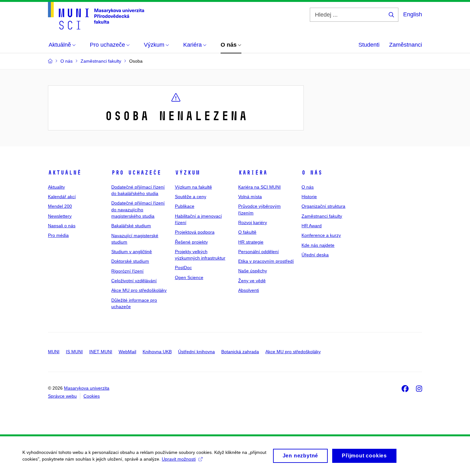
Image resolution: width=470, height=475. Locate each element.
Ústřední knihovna (196, 351)
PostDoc (183, 267)
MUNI (53, 351)
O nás (312, 172)
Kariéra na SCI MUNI (259, 187)
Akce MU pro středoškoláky (139, 290)
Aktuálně (64, 172)
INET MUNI (100, 351)
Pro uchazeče (136, 172)
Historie (309, 196)
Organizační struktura (323, 206)
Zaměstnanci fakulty (322, 216)
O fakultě (247, 232)
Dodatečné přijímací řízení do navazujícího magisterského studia (138, 209)
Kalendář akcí (62, 196)
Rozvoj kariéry (252, 222)
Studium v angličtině (131, 251)
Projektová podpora (195, 232)
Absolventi (248, 290)
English (412, 14)
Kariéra (252, 172)
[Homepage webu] (96, 15)
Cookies (91, 396)
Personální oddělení (258, 251)
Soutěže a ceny (190, 196)
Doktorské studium (130, 261)
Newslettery (60, 216)
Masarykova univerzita (86, 388)
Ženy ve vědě (252, 280)
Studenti (369, 45)
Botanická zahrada (240, 351)
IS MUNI (74, 351)
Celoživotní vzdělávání (134, 280)
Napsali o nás (61, 225)
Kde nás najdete (318, 245)
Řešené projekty (191, 242)
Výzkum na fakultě (193, 187)
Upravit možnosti (179, 459)
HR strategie (250, 242)
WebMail (127, 351)
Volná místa (250, 196)
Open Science (189, 277)
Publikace (184, 206)
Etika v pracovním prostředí (266, 261)
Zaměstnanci (405, 45)
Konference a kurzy (321, 235)
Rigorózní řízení (127, 271)
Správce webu (62, 396)
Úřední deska (315, 254)
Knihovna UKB (157, 351)
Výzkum (187, 172)
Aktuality (56, 187)
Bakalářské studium (131, 225)
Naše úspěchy (252, 270)
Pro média (58, 235)
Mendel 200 (60, 206)
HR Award (312, 225)
